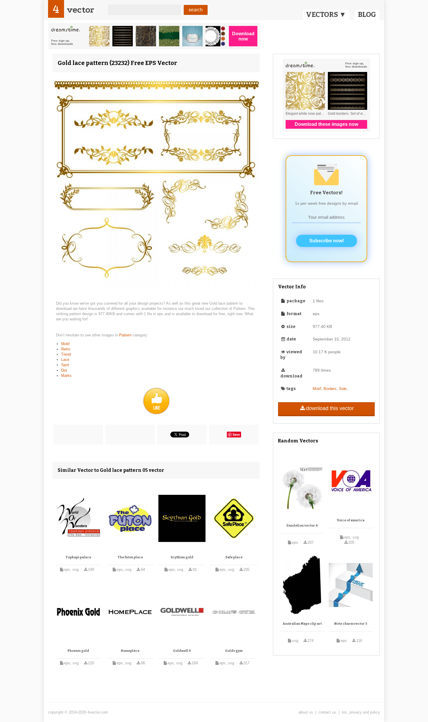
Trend (66, 354)
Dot (64, 370)
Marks (66, 375)
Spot (65, 365)
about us (305, 712)
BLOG (367, 14)
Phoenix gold (78, 651)
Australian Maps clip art (302, 624)
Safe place (234, 557)
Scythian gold (182, 557)
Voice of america (351, 520)
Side (342, 388)
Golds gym (234, 651)
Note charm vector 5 (350, 624)
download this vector (330, 408)
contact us (327, 712)
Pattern (125, 335)
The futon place (130, 557)
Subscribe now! (326, 240)
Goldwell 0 (182, 651)
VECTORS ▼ (326, 14)
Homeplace (130, 651)
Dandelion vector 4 (302, 525)
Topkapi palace (78, 557)
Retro (65, 349)
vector (80, 10)
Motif (65, 344)
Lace (65, 359)
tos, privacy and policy (361, 712)
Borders (330, 388)
